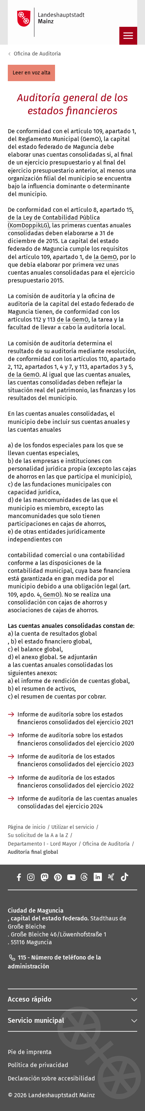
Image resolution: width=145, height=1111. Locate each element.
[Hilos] (84, 877)
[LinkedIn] (97, 877)
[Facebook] (18, 877)
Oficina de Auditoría (37, 54)
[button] (31, 73)
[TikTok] (124, 877)
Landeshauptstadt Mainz (61, 1095)
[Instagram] (30, 877)
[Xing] (111, 877)
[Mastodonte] (44, 877)
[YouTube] (71, 877)
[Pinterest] (57, 877)
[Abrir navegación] (128, 36)
